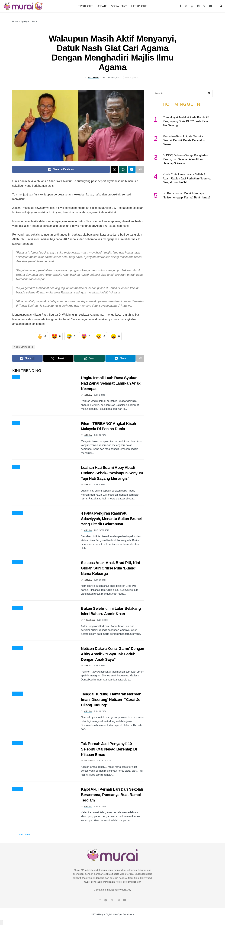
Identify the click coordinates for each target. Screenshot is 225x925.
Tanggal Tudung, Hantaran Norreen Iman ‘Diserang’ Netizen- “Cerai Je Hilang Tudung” (111, 699)
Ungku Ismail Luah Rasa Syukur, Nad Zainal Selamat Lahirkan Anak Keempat (110, 383)
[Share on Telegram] (132, 169)
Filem (16, 423)
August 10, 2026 (101, 530)
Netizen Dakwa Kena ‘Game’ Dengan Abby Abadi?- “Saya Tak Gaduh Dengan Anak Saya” (112, 654)
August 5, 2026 (104, 761)
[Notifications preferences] (1, 922)
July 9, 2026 (99, 666)
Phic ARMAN (89, 620)
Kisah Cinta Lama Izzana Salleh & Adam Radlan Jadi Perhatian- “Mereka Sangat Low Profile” (187, 178)
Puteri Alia (93, 77)
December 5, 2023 (111, 77)
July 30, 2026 (100, 435)
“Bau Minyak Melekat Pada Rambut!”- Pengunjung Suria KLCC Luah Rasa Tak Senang (186, 121)
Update (102, 6)
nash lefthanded (23, 347)
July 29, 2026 (100, 580)
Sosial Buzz (119, 6)
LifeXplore (139, 6)
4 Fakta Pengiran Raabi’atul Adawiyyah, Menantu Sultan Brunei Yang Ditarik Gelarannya (111, 518)
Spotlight (85, 6)
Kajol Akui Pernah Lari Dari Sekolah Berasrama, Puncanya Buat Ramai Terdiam (112, 794)
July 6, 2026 (99, 485)
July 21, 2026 (100, 806)
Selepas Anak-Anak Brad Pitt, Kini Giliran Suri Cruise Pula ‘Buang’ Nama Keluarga (110, 568)
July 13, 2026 (100, 711)
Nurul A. (88, 395)
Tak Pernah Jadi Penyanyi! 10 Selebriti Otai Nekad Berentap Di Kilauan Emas (109, 749)
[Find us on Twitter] (204, 6)
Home (15, 21)
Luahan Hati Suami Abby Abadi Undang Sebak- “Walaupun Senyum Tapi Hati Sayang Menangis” (112, 473)
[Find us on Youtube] (210, 6)
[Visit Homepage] (23, 6)
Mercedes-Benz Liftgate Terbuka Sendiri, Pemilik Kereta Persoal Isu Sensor (184, 140)
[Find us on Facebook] (180, 6)
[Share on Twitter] (114, 169)
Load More (24, 834)
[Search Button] (221, 6)
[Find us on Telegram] (198, 6)
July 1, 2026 (99, 395)
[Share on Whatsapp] (123, 169)
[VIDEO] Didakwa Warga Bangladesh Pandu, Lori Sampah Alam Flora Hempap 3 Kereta (186, 159)
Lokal (34, 21)
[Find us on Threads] (192, 6)
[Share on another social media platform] (140, 169)
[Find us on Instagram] (186, 6)
